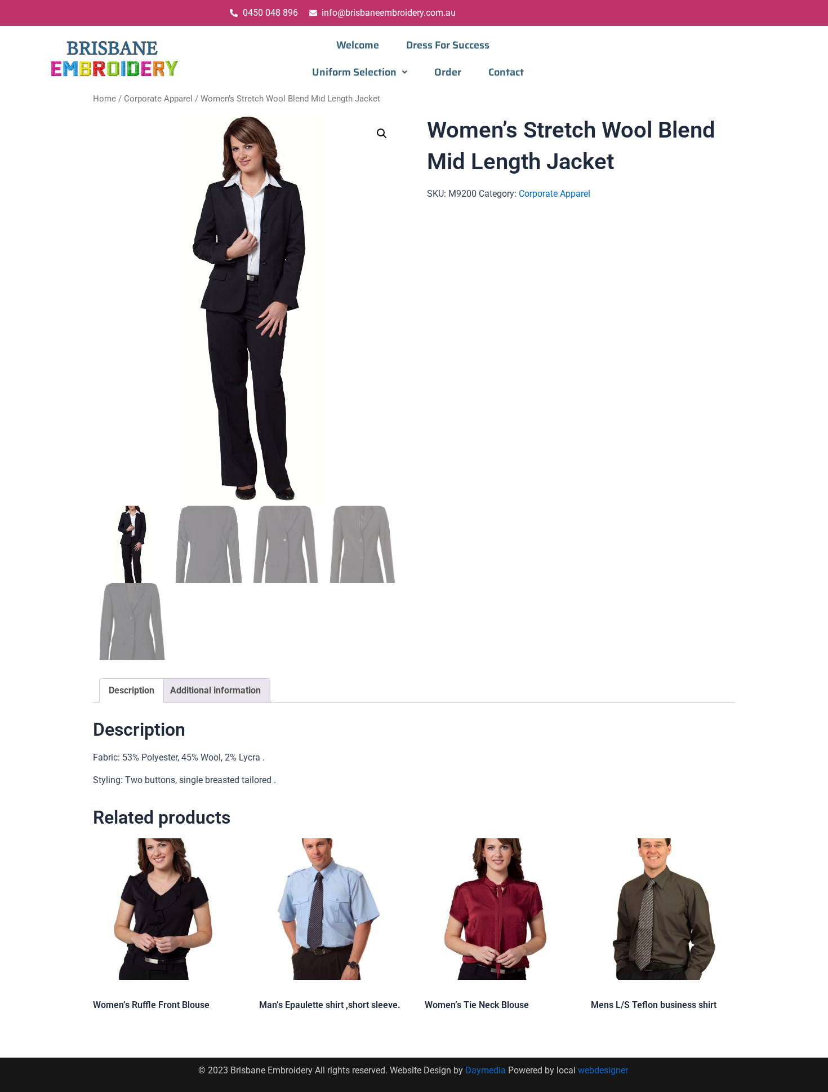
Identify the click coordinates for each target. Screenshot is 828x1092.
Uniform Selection (354, 72)
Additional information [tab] (215, 690)
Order (447, 72)
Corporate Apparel (158, 99)
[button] (360, 72)
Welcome (357, 45)
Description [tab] (131, 690)
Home (104, 99)
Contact (506, 72)
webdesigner (604, 1070)
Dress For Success (447, 45)
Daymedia (486, 1070)
